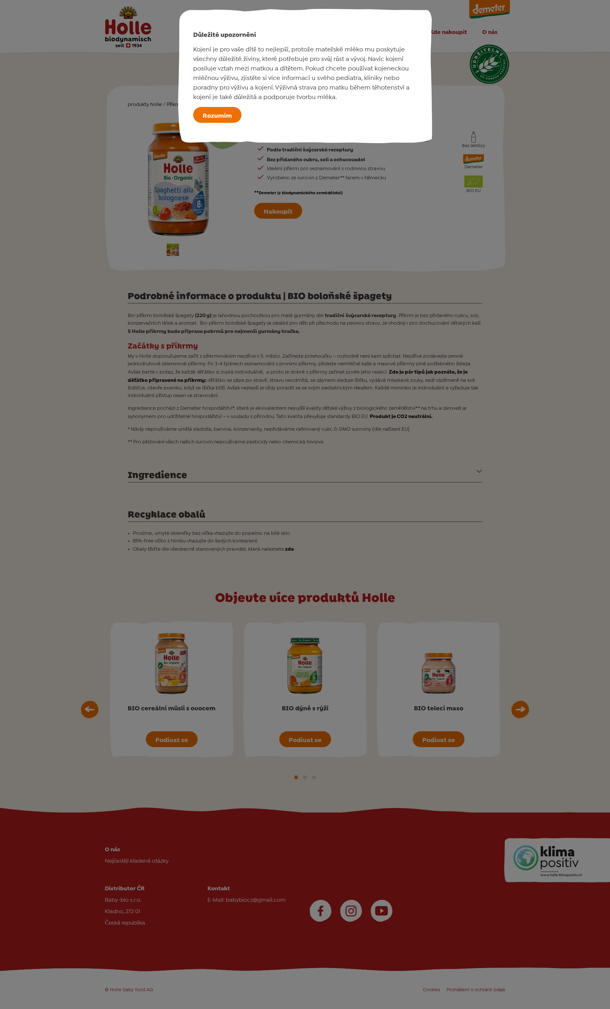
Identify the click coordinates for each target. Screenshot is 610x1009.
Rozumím (217, 115)
